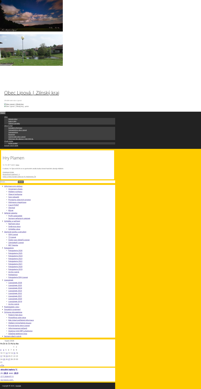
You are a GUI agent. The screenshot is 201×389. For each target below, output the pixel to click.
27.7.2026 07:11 (7, 376)
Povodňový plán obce (17, 317)
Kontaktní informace (15, 128)
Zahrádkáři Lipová (16, 242)
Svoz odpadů (13, 197)
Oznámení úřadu (8, 172)
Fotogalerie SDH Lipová (18, 277)
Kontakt (18, 386)
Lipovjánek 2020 (15, 299)
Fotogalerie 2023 (15, 258)
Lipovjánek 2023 (15, 291)
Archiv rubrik (13, 272)
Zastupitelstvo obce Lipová (17, 130)
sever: (11, 373)
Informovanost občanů (17, 328)
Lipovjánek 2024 (15, 288)
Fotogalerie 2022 (15, 261)
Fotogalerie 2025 (15, 253)
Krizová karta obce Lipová (19, 325)
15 (14, 353)
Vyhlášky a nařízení (12, 221)
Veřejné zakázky (10, 213)
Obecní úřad (8, 126)
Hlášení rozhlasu (15, 191)
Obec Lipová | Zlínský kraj (31, 92)
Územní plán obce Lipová (16, 137)
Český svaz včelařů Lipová (19, 240)
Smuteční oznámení (12, 309)
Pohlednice (12, 274)
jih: (2, 373)
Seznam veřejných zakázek (19, 218)
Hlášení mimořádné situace (19, 323)
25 (4, 359)
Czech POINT (13, 205)
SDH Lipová (13, 234)
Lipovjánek (8, 280)
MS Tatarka (13, 245)
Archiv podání (12, 143)
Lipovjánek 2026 (15, 282)
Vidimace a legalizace (17, 202)
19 (7, 356)
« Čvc (2, 365)
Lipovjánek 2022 (15, 293)
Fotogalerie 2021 (15, 264)
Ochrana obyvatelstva (13, 312)
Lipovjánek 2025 (15, 285)
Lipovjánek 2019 (15, 301)
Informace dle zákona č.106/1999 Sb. (20, 139)
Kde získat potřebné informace (21, 320)
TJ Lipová (12, 237)
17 (1, 356)
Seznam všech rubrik (11, 146)
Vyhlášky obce (14, 229)
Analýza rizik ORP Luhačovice (20, 331)
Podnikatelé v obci (11, 307)
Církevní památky (14, 123)
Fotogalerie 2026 (15, 250)
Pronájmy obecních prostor (19, 199)
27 (9, 359)
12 (7, 353)
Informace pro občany (13, 186)
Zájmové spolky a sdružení (15, 232)
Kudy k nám (12, 121)
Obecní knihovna (15, 194)
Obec (6, 117)
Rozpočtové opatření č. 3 (11, 174)
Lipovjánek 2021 (15, 296)
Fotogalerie (9, 248)
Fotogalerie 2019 (15, 269)
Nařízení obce (14, 223)
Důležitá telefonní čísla (17, 333)
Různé (10, 210)
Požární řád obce (15, 315)
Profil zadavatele (15, 216)
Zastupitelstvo (13, 132)
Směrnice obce (14, 226)
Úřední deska (8, 141)
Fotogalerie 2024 (15, 256)
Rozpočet (11, 135)
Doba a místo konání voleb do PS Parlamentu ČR (19, 177)
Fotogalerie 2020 (15, 266)
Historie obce (12, 119)
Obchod (11, 207)
